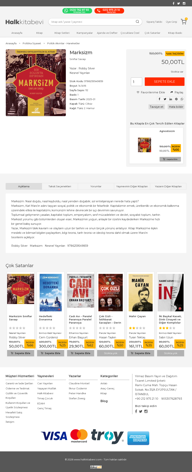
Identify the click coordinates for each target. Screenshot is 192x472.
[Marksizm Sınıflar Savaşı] (20, 276)
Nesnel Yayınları (55, 245)
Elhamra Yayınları (78, 333)
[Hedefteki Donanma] (51, 276)
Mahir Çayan (137, 316)
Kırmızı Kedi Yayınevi (50, 333)
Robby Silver (19, 245)
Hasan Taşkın (107, 337)
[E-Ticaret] (96, 466)
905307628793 (171, 398)
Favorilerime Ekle (152, 92)
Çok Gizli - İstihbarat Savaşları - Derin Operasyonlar (110, 321)
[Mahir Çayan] (141, 276)
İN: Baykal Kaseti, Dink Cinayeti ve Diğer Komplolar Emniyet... (170, 321)
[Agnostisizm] (144, 140)
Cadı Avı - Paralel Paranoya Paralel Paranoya (80, 319)
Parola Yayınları (107, 333)
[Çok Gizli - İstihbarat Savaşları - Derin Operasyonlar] (110, 276)
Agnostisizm (167, 131)
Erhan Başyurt (78, 337)
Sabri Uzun (166, 337)
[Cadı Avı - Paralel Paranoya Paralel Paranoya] (80, 276)
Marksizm (36, 245)
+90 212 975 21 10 (146, 398)
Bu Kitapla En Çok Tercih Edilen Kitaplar (157, 123)
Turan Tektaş (137, 337)
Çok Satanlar (20, 265)
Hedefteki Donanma (45, 318)
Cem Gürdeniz (48, 337)
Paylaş (178, 92)
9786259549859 (77, 245)
